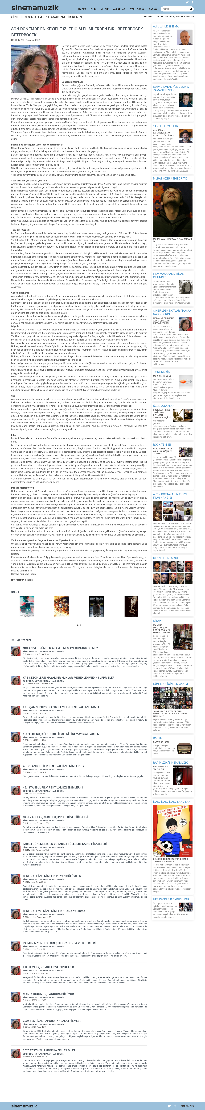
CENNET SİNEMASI (165, 558)
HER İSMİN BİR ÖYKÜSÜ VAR (171, 899)
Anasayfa (148, 17)
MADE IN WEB (187, 1106)
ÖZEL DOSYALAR (163, 405)
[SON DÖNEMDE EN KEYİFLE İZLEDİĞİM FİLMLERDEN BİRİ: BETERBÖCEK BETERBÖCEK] (27, 606)
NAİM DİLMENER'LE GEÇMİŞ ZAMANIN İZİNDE (171, 88)
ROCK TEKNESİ (162, 444)
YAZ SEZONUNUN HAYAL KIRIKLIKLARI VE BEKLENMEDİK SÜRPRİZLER (68, 677)
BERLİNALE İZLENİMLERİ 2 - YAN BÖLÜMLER (52, 876)
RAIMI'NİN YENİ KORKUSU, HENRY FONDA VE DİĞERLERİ (59, 943)
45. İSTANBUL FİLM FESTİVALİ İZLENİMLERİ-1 (53, 787)
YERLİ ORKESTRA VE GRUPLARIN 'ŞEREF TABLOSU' (162, 451)
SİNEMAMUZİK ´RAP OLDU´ (160, 768)
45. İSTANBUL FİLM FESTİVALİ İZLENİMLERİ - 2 (53, 766)
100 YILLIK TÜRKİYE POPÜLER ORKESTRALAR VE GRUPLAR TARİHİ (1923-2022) (170, 713)
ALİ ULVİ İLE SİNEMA (166, 26)
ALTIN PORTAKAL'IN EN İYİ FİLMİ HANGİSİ (170, 496)
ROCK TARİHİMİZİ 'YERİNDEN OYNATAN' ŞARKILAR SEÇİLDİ (162, 414)
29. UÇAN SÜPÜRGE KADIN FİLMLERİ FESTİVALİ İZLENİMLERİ (62, 707)
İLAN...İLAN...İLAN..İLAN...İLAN (172, 801)
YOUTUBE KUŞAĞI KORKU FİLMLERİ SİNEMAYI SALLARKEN (61, 734)
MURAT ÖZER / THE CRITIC (170, 178)
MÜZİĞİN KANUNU (162, 376)
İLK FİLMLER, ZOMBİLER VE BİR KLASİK (48, 967)
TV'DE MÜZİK (161, 371)
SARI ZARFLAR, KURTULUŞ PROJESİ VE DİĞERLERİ (55, 817)
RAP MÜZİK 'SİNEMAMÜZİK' (170, 762)
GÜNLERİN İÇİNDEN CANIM (170, 683)
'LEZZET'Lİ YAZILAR (165, 126)
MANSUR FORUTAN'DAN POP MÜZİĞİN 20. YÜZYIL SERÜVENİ (161, 629)
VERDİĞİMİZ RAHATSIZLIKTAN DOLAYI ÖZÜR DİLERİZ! (164, 133)
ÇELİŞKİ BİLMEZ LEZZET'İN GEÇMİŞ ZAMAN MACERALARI (170, 860)
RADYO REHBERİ (161, 742)
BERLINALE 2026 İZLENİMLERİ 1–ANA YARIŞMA (54, 911)
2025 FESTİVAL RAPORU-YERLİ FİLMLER (49, 1050)
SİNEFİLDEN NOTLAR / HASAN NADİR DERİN (175, 17)
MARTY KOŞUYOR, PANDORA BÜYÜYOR (48, 994)
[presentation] (150, 608)
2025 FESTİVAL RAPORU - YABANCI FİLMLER (52, 1020)
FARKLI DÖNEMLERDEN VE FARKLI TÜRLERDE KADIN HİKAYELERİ (65, 844)
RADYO (157, 738)
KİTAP (157, 621)
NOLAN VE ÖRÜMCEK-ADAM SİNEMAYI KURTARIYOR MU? (60, 648)
